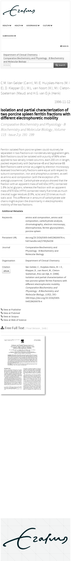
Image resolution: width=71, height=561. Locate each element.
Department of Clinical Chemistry (20, 54)
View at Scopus (11, 316)
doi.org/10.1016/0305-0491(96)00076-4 (45, 237)
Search (61, 65)
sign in (65, 46)
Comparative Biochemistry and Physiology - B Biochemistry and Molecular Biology (42, 251)
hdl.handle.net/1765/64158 (39, 241)
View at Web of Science (14, 320)
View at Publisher (12, 309)
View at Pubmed (11, 313)
